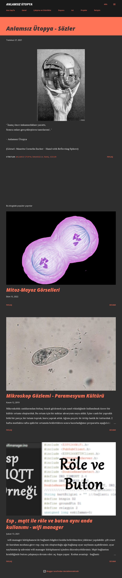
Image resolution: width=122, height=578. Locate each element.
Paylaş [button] (110, 157)
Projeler (84, 10)
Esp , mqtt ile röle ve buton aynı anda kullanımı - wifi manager (49, 523)
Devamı (112, 305)
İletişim (97, 10)
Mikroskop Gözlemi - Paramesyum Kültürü (55, 395)
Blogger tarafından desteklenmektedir (62, 571)
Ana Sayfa (10, 10)
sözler (53, 157)
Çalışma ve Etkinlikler (42, 10)
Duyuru (61, 10)
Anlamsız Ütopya (19, 4)
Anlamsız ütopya (23, 157)
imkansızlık (37, 157)
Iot (72, 10)
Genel (24, 10)
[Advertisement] (61, 184)
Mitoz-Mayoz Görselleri (33, 290)
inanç (46, 157)
